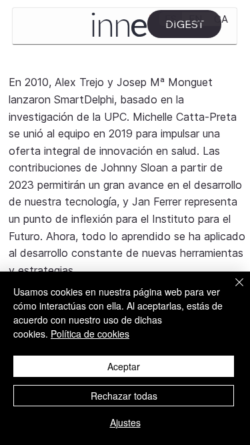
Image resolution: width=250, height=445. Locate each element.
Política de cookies (90, 333)
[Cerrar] (231, 290)
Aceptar (123, 366)
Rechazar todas (124, 395)
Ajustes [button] (125, 422)
